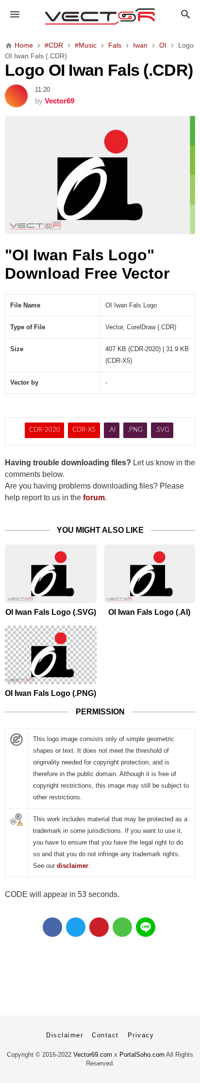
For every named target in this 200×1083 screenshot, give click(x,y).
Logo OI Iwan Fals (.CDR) (99, 70)
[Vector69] (100, 16)
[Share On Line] (145, 927)
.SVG (162, 430)
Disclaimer (64, 1035)
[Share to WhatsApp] (122, 927)
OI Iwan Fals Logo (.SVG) (50, 612)
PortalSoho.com (142, 1054)
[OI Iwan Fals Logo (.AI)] (150, 573)
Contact (105, 1035)
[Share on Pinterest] (99, 927)
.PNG (135, 430)
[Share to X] (75, 927)
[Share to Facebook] (52, 927)
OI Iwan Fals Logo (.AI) (149, 612)
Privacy (141, 1035)
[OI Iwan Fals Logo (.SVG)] (51, 573)
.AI (112, 430)
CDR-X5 (84, 430)
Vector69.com (92, 1054)
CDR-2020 (44, 430)
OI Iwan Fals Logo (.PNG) (50, 693)
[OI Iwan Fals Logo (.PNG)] (51, 655)
